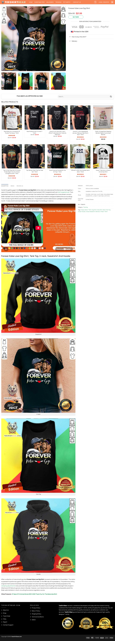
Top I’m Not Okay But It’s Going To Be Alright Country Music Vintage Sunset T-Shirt (11, 172)
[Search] (95, 2)
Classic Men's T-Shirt (86, 210)
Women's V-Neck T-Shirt (101, 211)
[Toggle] (70, 37)
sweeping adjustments (8, 586)
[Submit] (111, 96)
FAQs (4, 619)
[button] (104, 2)
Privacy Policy (36, 608)
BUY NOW (76, 17)
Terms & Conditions (38, 617)
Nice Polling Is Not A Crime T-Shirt (35, 132)
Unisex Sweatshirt (90, 211)
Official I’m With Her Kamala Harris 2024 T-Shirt (80, 171)
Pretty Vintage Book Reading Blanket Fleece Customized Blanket (103, 133)
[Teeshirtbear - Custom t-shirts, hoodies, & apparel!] (14, 2)
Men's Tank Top (107, 210)
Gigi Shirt (94, 210)
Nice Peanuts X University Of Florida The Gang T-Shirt (12, 132)
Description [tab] (4, 186)
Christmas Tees (39, 2)
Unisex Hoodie (81, 211)
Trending (58, 2)
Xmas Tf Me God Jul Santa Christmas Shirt (103, 171)
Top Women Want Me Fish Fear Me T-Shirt (34, 171)
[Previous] (4, 38)
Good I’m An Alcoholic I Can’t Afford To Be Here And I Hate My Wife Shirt (57, 133)
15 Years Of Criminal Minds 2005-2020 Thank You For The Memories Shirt (34, 594)
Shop (4, 613)
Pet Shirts (66, 2)
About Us (6, 610)
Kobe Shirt (99, 210)
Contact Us (77, 2)
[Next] (62, 38)
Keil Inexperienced (63, 192)
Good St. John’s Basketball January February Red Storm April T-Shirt (80, 133)
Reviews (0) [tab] (20, 186)
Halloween (50, 2)
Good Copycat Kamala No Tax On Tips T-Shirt (57, 171)
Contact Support (8, 625)
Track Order (6, 616)
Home (30, 2)
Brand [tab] (12, 186)
